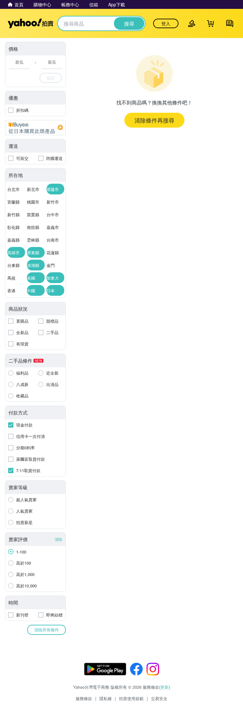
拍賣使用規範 (131, 698)
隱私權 (105, 698)
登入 (165, 23)
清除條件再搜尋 (154, 120)
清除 (58, 539)
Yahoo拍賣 (30, 23)
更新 (164, 687)
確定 (51, 78)
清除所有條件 (46, 630)
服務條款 (84, 698)
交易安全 (159, 698)
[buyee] (35, 127)
